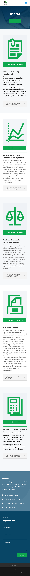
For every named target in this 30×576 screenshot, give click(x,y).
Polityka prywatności (14, 565)
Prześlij (22, 555)
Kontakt (15, 21)
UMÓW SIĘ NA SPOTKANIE (14, 64)
